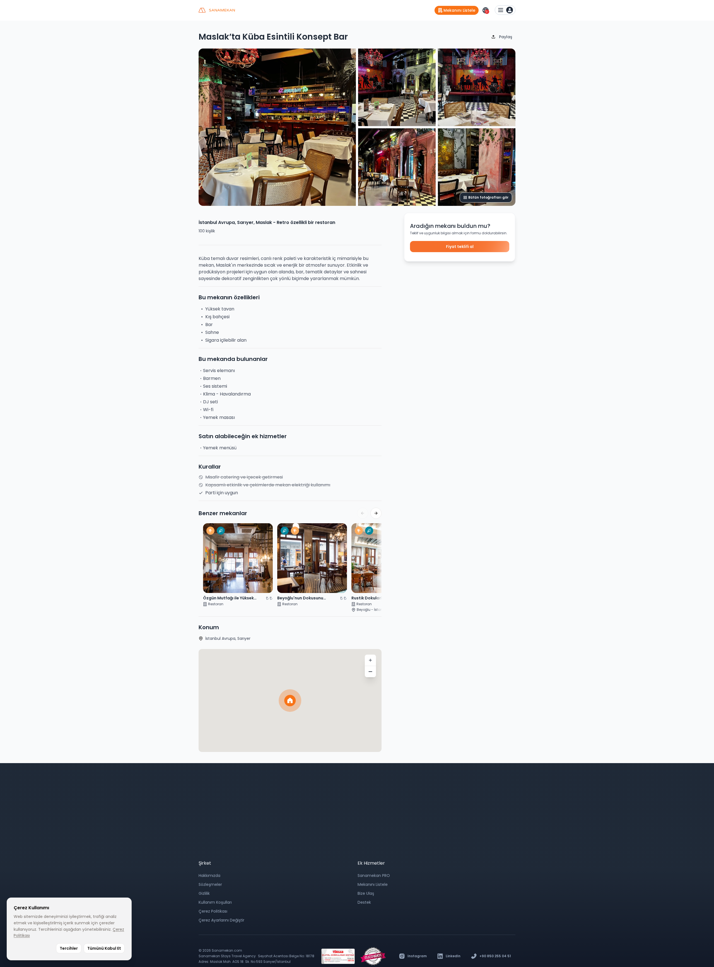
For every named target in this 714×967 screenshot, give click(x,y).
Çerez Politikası (213, 911)
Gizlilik (204, 893)
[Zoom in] (370, 660)
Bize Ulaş (366, 893)
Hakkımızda (209, 875)
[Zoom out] (370, 671)
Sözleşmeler (210, 884)
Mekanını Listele (373, 884)
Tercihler (69, 948)
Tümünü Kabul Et (104, 948)
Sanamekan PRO (374, 875)
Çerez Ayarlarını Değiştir (221, 920)
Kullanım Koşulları (215, 902)
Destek (364, 902)
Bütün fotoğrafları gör (488, 197)
